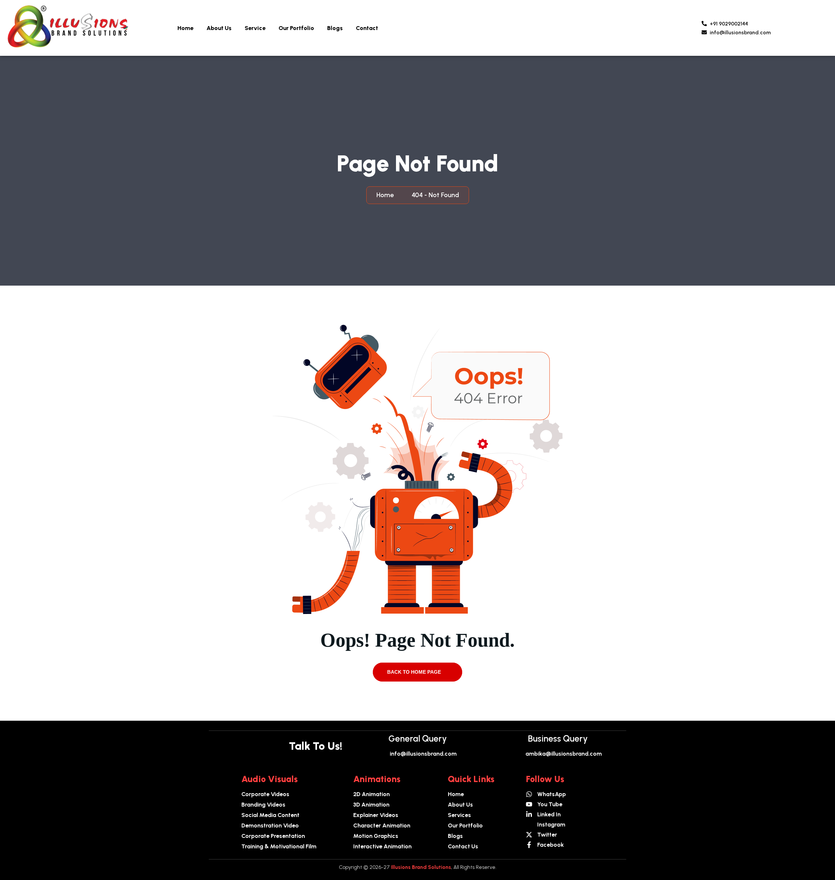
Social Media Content (270, 815)
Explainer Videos (375, 815)
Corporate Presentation (273, 836)
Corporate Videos (265, 794)
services (459, 815)
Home (185, 28)
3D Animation (371, 804)
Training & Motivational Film (278, 846)
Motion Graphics (375, 836)
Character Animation (381, 825)
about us (460, 804)
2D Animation (371, 794)
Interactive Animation (382, 846)
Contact (367, 28)
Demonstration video (270, 825)
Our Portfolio (296, 28)
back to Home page (414, 672)
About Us (219, 28)
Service (255, 28)
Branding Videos (263, 804)
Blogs (335, 28)
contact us (463, 846)
